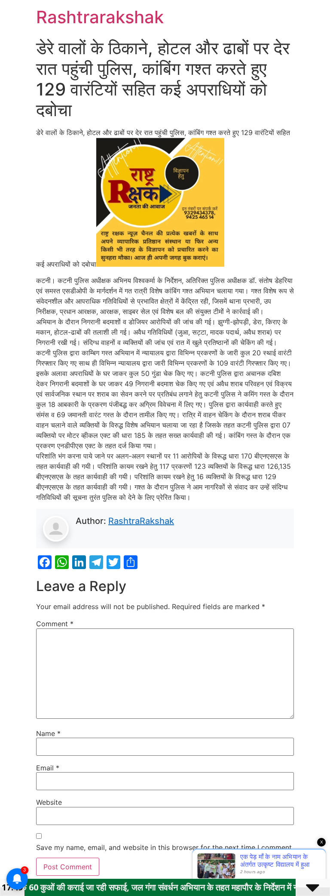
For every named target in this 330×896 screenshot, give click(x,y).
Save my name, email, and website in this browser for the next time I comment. (164, 847)
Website (49, 802)
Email (47, 767)
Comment (54, 623)
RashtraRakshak (141, 521)
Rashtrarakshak (100, 17)
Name (48, 733)
